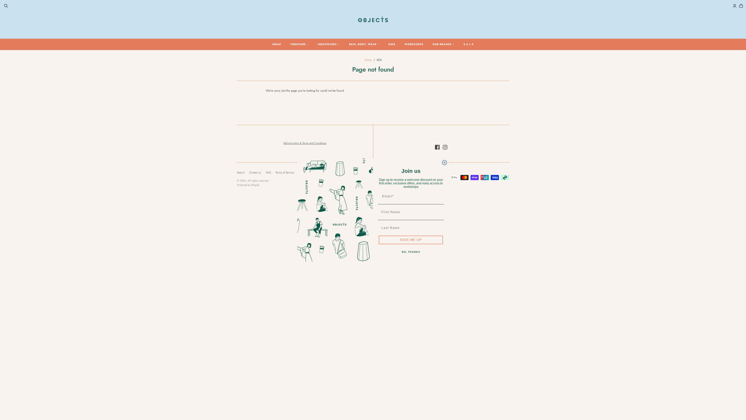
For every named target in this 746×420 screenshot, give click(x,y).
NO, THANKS (411, 252)
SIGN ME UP (411, 240)
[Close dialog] (444, 162)
